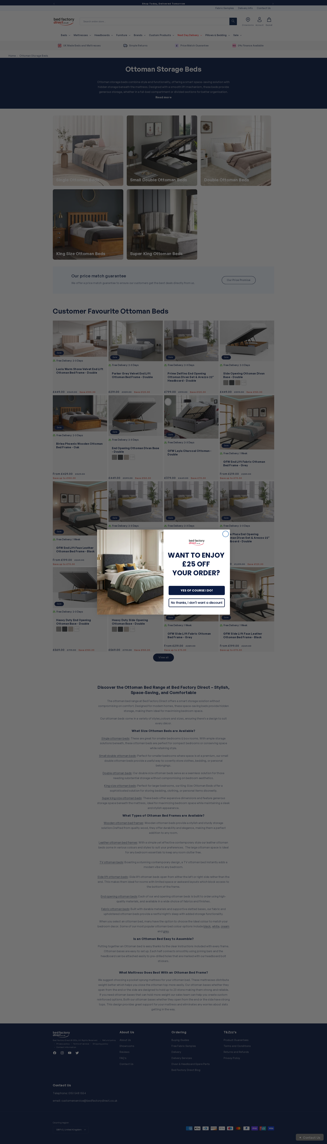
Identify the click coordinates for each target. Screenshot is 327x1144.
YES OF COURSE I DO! (197, 590)
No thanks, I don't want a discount (196, 602)
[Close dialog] (226, 534)
